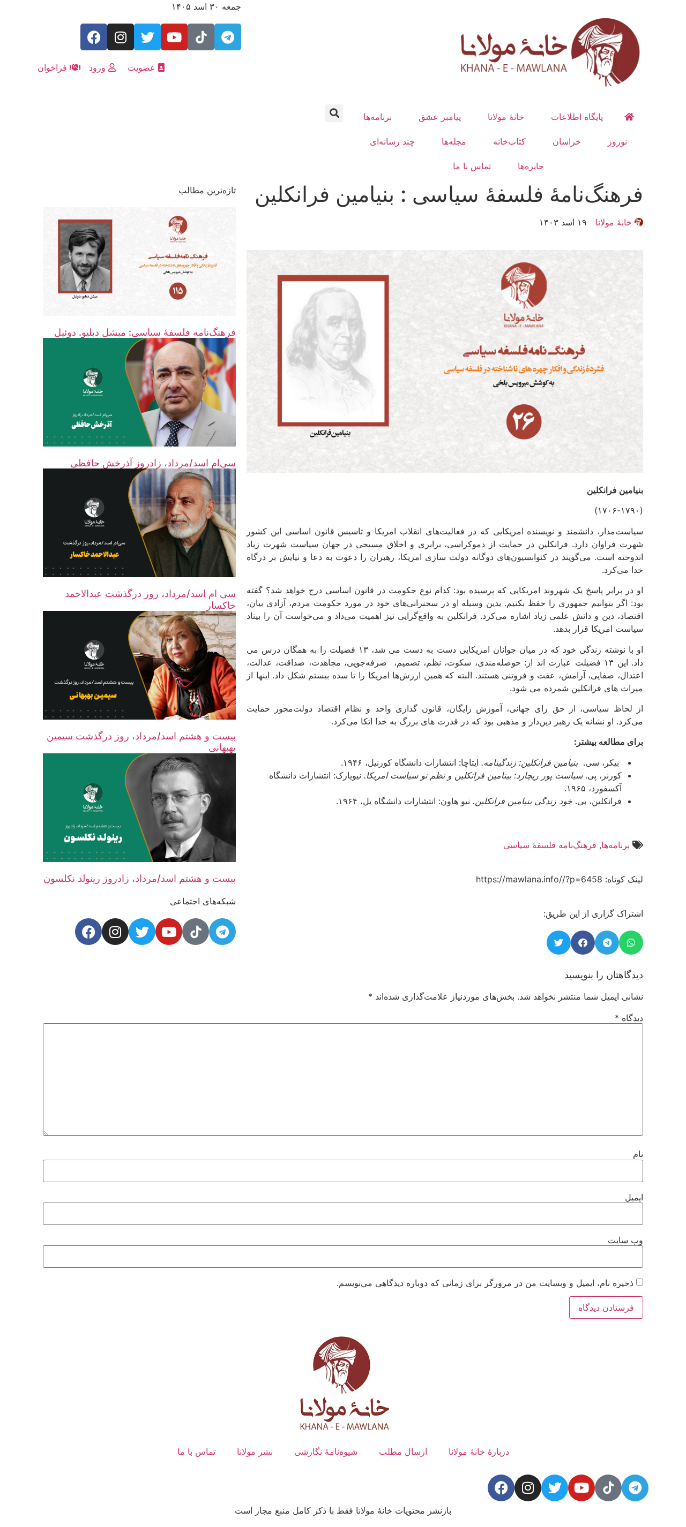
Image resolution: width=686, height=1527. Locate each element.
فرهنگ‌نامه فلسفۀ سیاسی (549, 845)
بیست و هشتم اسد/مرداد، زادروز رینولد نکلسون (139, 878)
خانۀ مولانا (506, 116)
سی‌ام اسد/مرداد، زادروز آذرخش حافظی (153, 462)
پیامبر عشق (440, 116)
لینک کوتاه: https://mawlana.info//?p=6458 (559, 879)
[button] (334, 113)
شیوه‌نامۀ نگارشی (325, 1451)
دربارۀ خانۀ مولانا (479, 1451)
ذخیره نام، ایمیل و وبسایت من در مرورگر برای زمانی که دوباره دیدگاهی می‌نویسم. (485, 1283)
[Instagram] (120, 37)
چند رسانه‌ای (392, 141)
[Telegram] (227, 37)
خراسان (567, 141)
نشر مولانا (255, 1451)
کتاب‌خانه (509, 141)
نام (638, 1154)
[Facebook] (93, 37)
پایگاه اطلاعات (577, 116)
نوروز (617, 141)
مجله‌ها (454, 141)
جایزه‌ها (531, 166)
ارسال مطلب (403, 1451)
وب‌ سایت (625, 1240)
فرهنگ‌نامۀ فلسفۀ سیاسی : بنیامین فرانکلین (449, 194)
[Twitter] (147, 37)
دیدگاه (629, 1018)
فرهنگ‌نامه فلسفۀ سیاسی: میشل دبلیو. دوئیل (145, 332)
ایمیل (634, 1197)
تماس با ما (472, 166)
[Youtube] (174, 37)
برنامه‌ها (377, 116)
